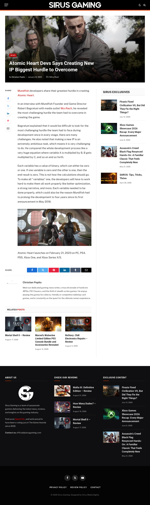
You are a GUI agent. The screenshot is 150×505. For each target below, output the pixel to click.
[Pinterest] (8, 121)
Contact (95, 487)
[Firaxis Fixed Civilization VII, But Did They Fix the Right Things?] (109, 105)
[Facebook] (8, 98)
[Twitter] (8, 106)
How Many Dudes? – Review (84, 405)
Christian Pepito (18, 77)
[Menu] (6, 5)
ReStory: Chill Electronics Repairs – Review (76, 338)
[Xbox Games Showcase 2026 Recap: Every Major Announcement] (109, 128)
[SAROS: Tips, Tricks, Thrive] (109, 178)
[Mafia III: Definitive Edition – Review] (62, 390)
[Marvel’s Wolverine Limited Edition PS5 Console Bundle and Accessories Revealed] (48, 324)
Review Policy (78, 487)
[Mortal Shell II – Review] (18, 324)
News (12, 55)
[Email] (8, 128)
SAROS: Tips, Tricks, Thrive (131, 176)
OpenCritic (20, 419)
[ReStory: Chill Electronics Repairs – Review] (78, 324)
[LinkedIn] (8, 113)
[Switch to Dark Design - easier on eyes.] (140, 5)
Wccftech (66, 108)
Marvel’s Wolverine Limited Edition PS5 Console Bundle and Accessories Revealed (46, 340)
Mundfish (23, 90)
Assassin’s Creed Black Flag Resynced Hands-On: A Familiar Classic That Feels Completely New (131, 155)
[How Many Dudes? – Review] (62, 407)
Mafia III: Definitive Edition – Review (83, 389)
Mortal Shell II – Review (17, 335)
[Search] (144, 5)
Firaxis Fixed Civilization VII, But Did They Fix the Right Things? (132, 107)
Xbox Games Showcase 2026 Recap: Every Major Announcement (130, 130)
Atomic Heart (26, 95)
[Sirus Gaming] (75, 5)
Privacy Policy (58, 487)
